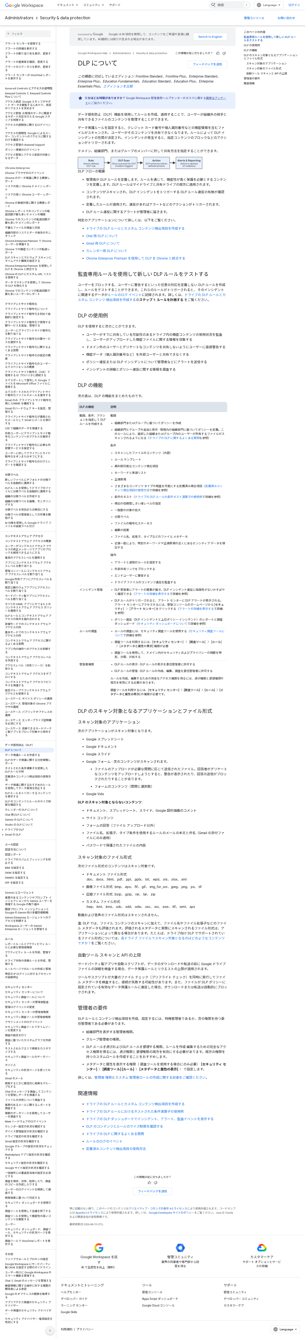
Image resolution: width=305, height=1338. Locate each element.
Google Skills (69, 1312)
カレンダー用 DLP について (106, 251)
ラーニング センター (74, 1305)
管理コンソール (254, 18)
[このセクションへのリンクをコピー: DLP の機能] (107, 385)
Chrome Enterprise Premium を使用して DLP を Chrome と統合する (135, 258)
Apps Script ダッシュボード (160, 1298)
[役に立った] (218, 53)
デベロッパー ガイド (74, 1298)
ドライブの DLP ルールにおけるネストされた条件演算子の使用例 (135, 1112)
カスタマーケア (234, 1305)
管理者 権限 (103, 1078)
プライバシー (85, 1329)
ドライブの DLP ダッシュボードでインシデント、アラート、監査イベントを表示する (150, 1119)
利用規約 (66, 1329)
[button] (27, 829)
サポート (115, 5)
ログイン (294, 5)
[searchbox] (28, 33)
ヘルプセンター (71, 1292)
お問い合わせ (286, 18)
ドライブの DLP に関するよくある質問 (174, 438)
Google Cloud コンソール (158, 1305)
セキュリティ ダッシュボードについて (163, 623)
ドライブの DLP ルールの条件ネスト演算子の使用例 (168, 497)
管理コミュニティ (235, 1292)
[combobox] (230, 5)
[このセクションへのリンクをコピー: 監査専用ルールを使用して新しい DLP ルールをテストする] (213, 274)
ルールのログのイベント (104, 1141)
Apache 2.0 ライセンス (89, 1212)
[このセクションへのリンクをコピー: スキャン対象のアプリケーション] (144, 722)
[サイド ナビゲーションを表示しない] (50, 1330)
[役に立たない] (224, 53)
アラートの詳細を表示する (152, 594)
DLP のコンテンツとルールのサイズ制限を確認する (124, 1126)
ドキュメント (65, 5)
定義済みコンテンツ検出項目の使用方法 (116, 1149)
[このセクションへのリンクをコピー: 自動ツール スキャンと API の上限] (145, 955)
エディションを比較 (118, 86)
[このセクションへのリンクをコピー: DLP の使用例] (112, 316)
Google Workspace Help (92, 53)
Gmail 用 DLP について (103, 243)
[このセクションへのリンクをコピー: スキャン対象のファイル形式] (136, 857)
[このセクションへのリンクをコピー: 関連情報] (102, 1093)
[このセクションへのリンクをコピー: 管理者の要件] (112, 1008)
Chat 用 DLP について (102, 236)
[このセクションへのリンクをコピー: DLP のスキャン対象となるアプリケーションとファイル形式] (216, 711)
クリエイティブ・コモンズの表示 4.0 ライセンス (158, 1208)
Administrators (19, 18)
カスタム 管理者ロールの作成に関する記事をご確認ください (160, 1078)
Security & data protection (65, 18)
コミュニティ (91, 5)
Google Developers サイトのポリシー (171, 1212)
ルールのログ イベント (125, 295)
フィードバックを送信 (207, 64)
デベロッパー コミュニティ (241, 1298)
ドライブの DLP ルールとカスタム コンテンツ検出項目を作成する (135, 228)
